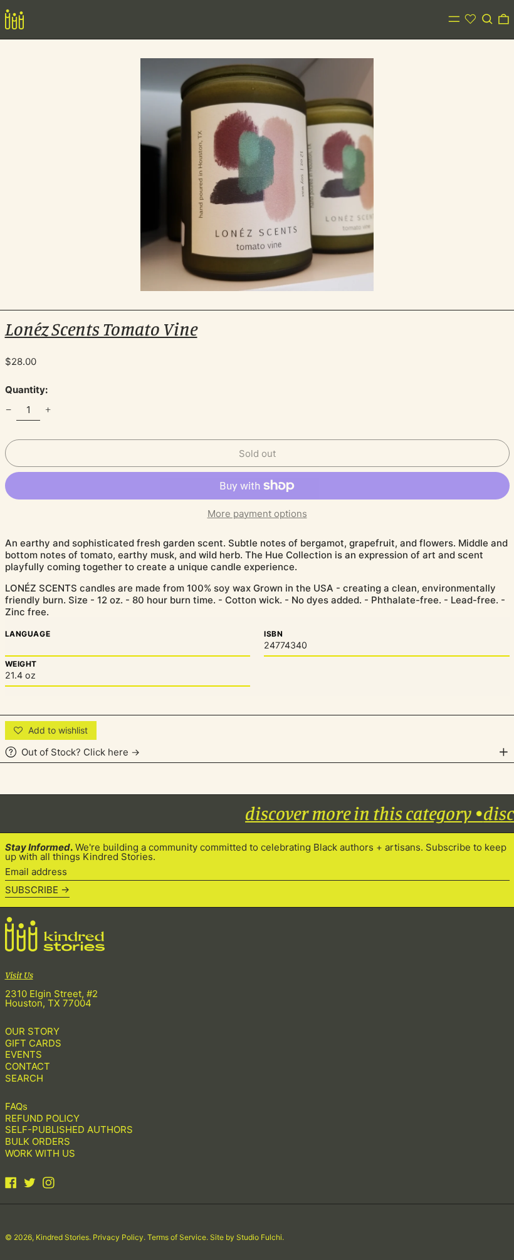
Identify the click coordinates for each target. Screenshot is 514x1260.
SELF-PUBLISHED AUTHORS (69, 1129)
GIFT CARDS (33, 1043)
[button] (487, 19)
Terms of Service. (178, 1237)
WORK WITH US (40, 1153)
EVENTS (23, 1054)
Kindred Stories (62, 1237)
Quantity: (26, 390)
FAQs (16, 1106)
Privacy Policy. (120, 1237)
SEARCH (24, 1078)
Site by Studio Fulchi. (247, 1237)
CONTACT (27, 1066)
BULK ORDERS (37, 1141)
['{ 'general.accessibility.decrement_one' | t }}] (8, 410)
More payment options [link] (257, 513)
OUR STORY (32, 1031)
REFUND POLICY (42, 1118)
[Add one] (48, 410)
